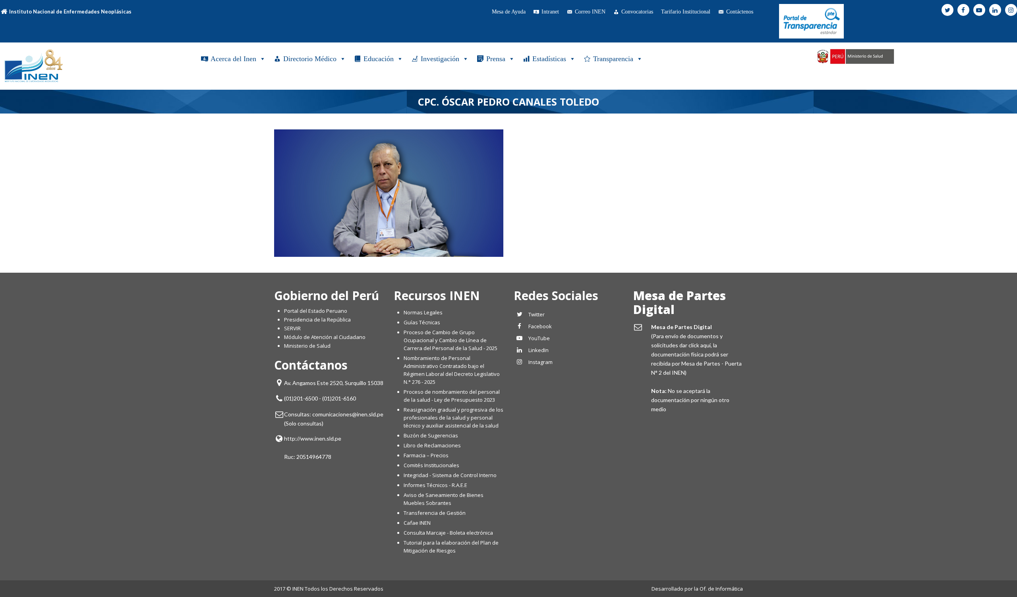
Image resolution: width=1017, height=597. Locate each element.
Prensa (495, 59)
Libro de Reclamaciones (433, 445)
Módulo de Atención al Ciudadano (324, 337)
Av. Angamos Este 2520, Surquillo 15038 (333, 382)
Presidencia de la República (317, 319)
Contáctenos (739, 12)
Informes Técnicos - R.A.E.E (435, 485)
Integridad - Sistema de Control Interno (450, 475)
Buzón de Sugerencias (431, 435)
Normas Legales (423, 312)
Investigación (440, 59)
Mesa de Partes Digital (679, 302)
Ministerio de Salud (307, 345)
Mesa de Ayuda (509, 12)
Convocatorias (637, 12)
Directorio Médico (309, 59)
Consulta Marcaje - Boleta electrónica (448, 532)
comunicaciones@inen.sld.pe (347, 414)
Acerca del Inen (233, 59)
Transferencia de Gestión (435, 512)
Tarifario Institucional (685, 12)
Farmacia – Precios (426, 455)
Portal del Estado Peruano (315, 310)
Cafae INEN (417, 522)
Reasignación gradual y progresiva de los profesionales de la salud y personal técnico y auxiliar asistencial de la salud (453, 417)
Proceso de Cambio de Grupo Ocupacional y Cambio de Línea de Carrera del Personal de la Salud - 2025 (450, 340)
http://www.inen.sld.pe (312, 438)
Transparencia (613, 59)
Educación (378, 59)
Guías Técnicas (422, 322)
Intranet (550, 12)
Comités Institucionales (431, 465)
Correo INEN (590, 12)
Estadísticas (549, 59)
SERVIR (292, 328)
